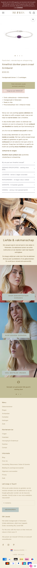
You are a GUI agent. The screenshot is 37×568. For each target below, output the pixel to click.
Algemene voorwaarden (9, 471)
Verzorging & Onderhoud (10, 441)
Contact (4, 448)
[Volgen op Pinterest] (14, 545)
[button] (18, 162)
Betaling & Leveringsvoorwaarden (13, 468)
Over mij (5, 461)
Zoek (3, 424)
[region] (18, 386)
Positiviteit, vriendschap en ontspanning (17, 60)
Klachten (5, 444)
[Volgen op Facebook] (3, 545)
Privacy (4, 475)
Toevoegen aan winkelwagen (18, 85)
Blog (3, 457)
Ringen (4, 410)
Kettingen (5, 420)
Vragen (4, 434)
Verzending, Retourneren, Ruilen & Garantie (16, 464)
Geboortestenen (7, 407)
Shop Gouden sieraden (16, 335)
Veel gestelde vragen (15, 373)
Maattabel (5, 437)
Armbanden (6, 414)
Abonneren (10, 510)
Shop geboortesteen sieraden (18, 297)
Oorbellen (5, 417)
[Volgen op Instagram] (8, 545)
